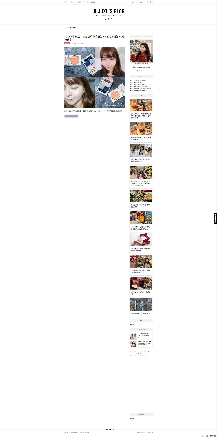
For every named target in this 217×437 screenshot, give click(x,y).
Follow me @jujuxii (109, 429)
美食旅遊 (93, 2)
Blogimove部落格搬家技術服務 (208, 436)
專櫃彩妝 (67, 43)
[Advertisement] (141, 384)
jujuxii (74, 43)
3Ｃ (98, 2)
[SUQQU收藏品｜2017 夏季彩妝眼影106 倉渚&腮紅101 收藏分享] (94, 77)
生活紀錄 (86, 2)
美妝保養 (66, 2)
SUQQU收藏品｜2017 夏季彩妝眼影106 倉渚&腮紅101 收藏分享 (94, 38)
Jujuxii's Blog (108, 11)
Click (215, 218)
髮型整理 (73, 2)
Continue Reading (71, 116)
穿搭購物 (80, 2)
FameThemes (149, 432)
